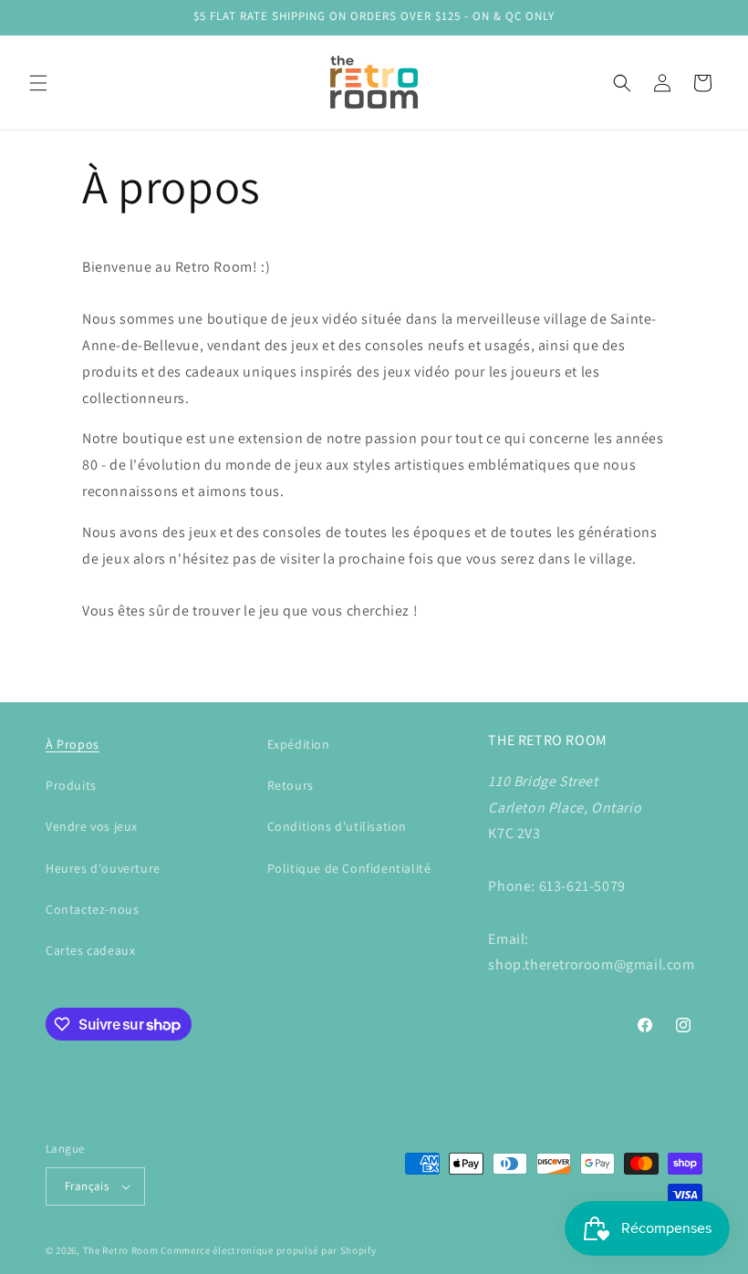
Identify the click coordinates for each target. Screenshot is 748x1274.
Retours (290, 785)
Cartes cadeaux (90, 950)
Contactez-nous (92, 909)
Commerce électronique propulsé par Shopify (268, 1250)
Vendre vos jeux (92, 826)
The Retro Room (121, 1250)
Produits (71, 785)
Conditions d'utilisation (337, 826)
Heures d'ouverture (103, 868)
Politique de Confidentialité (349, 868)
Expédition (298, 744)
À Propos (72, 744)
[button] (38, 83)
